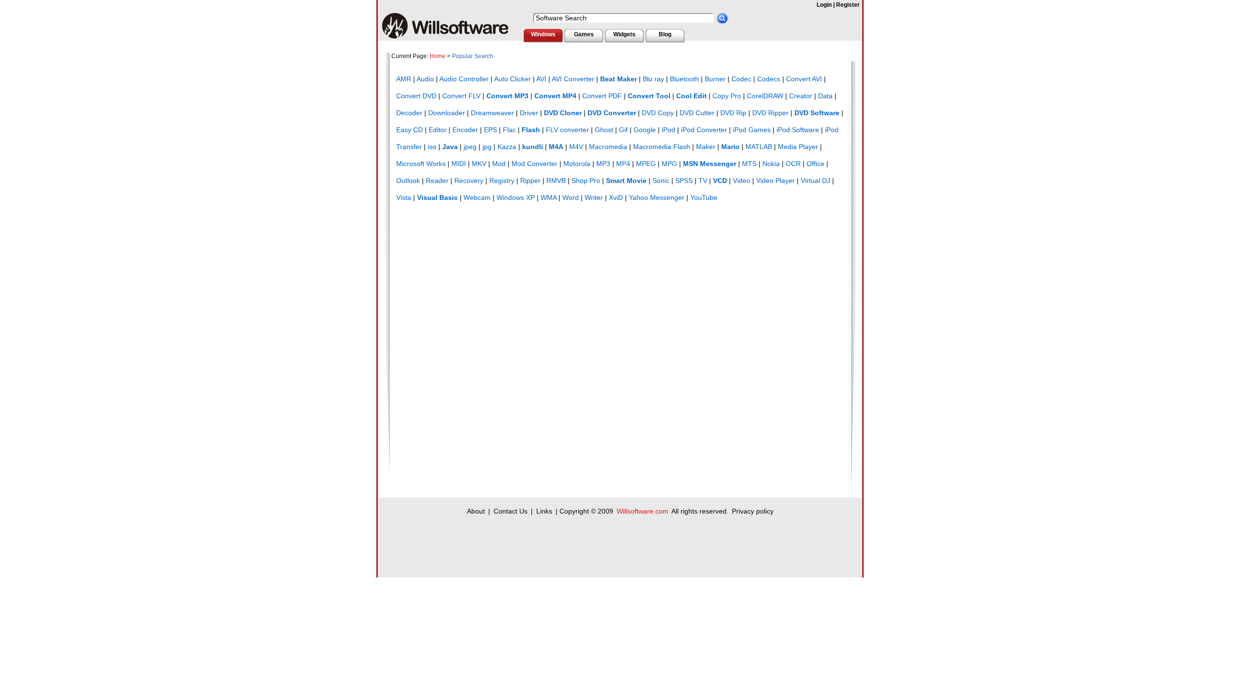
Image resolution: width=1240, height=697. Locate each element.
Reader (437, 180)
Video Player (775, 180)
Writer (594, 197)
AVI (541, 79)
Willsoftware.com (642, 511)
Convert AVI (804, 79)
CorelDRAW (765, 96)
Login (824, 4)
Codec (741, 79)
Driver (529, 113)
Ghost (604, 130)
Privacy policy (753, 511)
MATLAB (758, 147)
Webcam (477, 197)
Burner (715, 79)
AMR (403, 79)
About (476, 511)
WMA (549, 197)
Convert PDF (602, 96)
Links (544, 511)
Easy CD (409, 130)
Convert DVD (416, 96)
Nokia (771, 163)
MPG (669, 163)
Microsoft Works (421, 163)
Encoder (465, 130)
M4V (576, 147)
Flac (509, 130)
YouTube (703, 197)
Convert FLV (461, 96)
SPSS (684, 180)
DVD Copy (658, 113)
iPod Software (797, 130)
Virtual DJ (815, 180)
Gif (623, 130)
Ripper (530, 180)
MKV (479, 163)
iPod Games (752, 130)
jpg (487, 147)
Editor (438, 130)
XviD (616, 197)
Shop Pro (586, 180)
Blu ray (653, 79)
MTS (749, 163)
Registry (501, 180)
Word (570, 197)
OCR (793, 163)
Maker (705, 147)
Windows (543, 34)
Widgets (624, 34)
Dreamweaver (492, 113)
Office (815, 163)
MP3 (603, 163)
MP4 (623, 163)
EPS (490, 130)
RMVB (556, 180)
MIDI (458, 163)
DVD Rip (733, 113)
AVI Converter (573, 79)
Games (584, 34)
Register (848, 4)
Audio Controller (464, 79)
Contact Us (510, 511)
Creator (800, 96)
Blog (665, 34)
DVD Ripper (770, 113)
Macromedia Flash (661, 147)
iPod (668, 130)
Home (438, 56)
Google (645, 130)
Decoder (409, 113)
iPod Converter (704, 130)
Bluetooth (684, 79)
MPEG (646, 163)
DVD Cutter (697, 113)
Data (825, 96)
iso (432, 147)
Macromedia (608, 147)
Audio (425, 79)
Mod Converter (535, 163)
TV (702, 180)
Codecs (768, 79)
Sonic (660, 180)
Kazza (506, 147)
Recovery (468, 180)
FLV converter (567, 130)
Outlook (408, 180)
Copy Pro (727, 96)
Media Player (798, 147)
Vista (403, 197)
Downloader (446, 113)
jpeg (470, 147)
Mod (499, 163)
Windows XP (515, 197)
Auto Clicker (512, 79)
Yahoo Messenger (656, 197)
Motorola (576, 163)
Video (741, 180)
